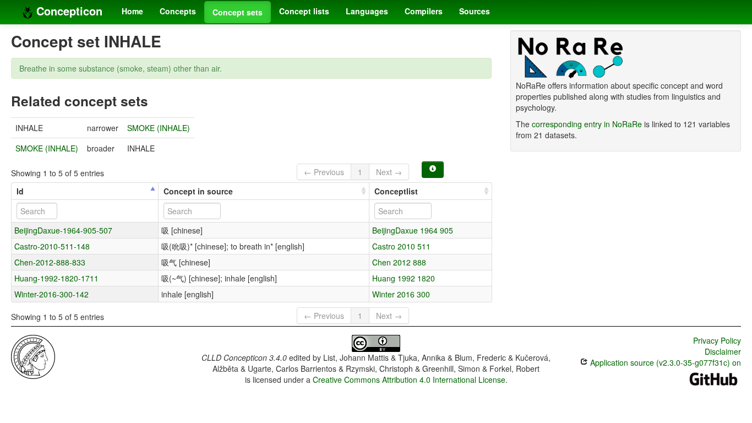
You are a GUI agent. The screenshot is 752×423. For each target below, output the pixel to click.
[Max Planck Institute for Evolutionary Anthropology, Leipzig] (33, 355)
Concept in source (198, 191)
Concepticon (67, 11)
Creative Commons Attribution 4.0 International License (409, 379)
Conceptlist (396, 191)
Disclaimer (723, 351)
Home (132, 11)
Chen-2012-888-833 (49, 262)
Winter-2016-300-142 (51, 294)
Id (20, 191)
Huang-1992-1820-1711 (56, 278)
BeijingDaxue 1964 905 (412, 230)
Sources (474, 11)
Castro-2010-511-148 (52, 246)
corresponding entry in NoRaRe (587, 123)
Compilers (424, 11)
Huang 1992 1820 (403, 278)
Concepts (178, 11)
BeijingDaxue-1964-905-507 (63, 230)
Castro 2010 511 (401, 246)
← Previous (324, 171)
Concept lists (304, 11)
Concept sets (237, 12)
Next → (389, 171)
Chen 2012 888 (399, 262)
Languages (367, 11)
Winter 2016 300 (401, 294)
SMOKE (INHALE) (158, 127)
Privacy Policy (717, 340)
